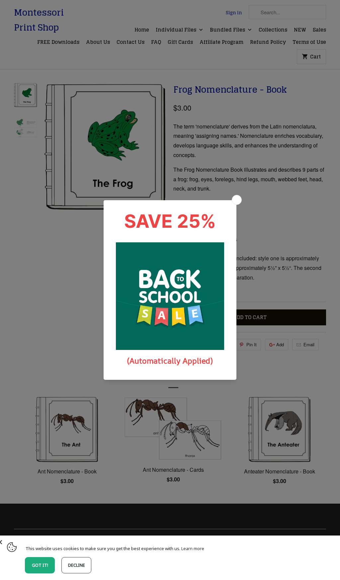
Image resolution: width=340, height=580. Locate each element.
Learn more (192, 548)
